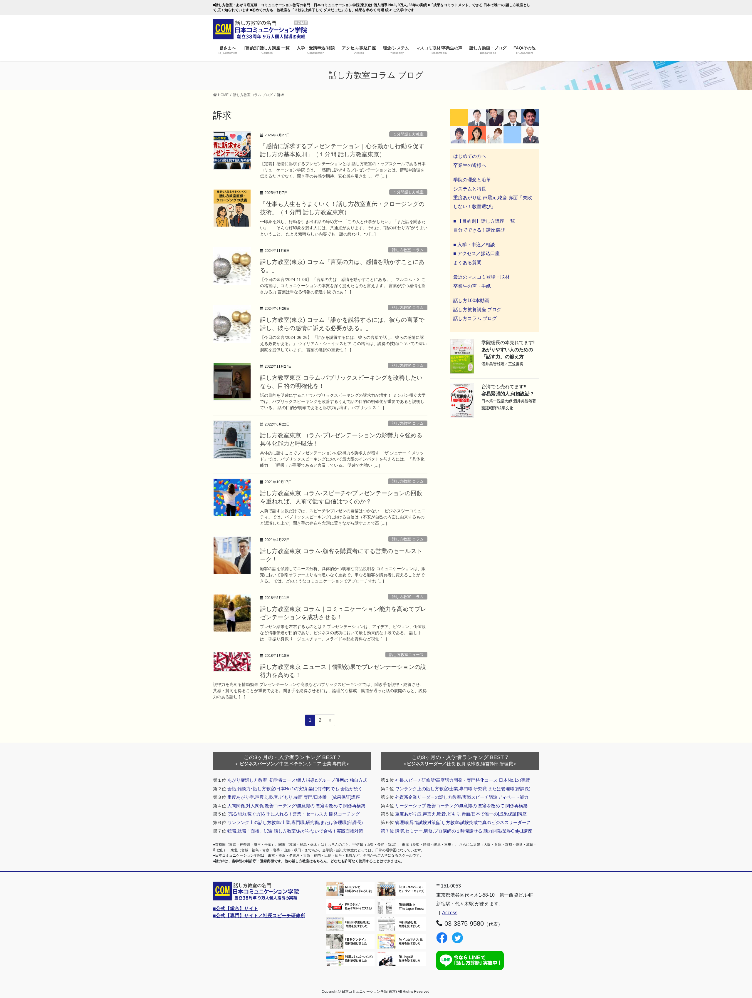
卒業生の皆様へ (469, 165)
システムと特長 (469, 188)
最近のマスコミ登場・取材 (481, 276)
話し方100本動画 (471, 300)
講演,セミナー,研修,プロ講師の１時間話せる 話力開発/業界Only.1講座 (463, 830)
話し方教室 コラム (408, 250)
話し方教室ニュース (406, 654)
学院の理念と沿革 (472, 179)
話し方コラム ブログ (475, 318)
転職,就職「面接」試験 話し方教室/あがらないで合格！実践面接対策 (295, 830)
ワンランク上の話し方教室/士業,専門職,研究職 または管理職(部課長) (463, 788)
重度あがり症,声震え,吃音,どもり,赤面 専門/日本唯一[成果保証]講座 (293, 797)
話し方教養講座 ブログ (477, 309)
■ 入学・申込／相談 (474, 244)
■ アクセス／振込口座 (476, 253)
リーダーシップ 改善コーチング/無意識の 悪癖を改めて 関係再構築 (461, 805)
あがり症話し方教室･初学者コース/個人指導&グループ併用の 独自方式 (297, 780)
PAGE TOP (730, 963)
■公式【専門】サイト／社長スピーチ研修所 (259, 915)
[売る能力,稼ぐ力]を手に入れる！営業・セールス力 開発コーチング (293, 813)
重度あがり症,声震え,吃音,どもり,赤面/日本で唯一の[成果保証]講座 (461, 813)
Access (449, 912)
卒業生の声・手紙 (472, 286)
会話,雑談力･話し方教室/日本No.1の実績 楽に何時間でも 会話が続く (294, 788)
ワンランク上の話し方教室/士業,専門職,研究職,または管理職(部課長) (295, 822)
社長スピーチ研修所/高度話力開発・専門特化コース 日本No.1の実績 (462, 780)
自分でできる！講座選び (479, 229)
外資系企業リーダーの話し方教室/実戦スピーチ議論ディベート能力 (461, 797)
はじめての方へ (469, 156)
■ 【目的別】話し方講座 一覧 (484, 221)
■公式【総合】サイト (235, 908)
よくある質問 (467, 262)
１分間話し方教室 (408, 134)
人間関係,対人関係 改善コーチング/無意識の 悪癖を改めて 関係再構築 (296, 805)
